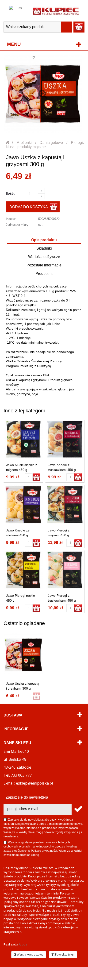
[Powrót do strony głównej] (8, 143)
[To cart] (36, 477)
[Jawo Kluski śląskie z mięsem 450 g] (23, 439)
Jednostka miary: (17, 224)
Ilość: (10, 193)
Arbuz (23, 944)
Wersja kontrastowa (29, 954)
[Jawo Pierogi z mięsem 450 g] (65, 504)
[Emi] (17, 11)
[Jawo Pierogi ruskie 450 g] (23, 570)
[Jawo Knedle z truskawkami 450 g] (65, 439)
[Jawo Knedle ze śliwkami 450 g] (23, 504)
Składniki (44, 248)
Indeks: (11, 219)
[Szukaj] (66, 27)
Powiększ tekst (64, 954)
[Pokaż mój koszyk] (78, 27)
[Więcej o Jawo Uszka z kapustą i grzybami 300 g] (23, 655)
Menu (14, 44)
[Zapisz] (78, 809)
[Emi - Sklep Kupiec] (56, 11)
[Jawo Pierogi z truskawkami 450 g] (65, 570)
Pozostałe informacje (44, 265)
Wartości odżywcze (44, 257)
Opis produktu (44, 240)
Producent (44, 274)
